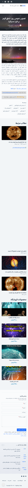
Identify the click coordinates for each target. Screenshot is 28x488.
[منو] (3, 5)
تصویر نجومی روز (16, 26)
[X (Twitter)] (8, 1)
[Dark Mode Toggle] (3, 484)
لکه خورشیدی (15, 111)
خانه (25, 480)
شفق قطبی (22, 111)
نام (24, 403)
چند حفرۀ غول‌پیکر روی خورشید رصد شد (17, 142)
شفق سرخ (23, 108)
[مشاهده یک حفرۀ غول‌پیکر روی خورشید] (14, 284)
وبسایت (23, 412)
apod (12, 88)
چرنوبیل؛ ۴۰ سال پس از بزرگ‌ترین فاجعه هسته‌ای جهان (11, 450)
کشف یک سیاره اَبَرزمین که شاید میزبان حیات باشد (12, 456)
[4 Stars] (19, 97)
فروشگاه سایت (20, 480)
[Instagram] (5, 1)
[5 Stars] (17, 97)
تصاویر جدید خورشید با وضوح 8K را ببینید (17, 251)
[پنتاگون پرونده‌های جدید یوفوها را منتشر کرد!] (24, 469)
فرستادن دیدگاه (21, 429)
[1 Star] (23, 97)
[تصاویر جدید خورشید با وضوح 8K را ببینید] (14, 198)
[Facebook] (11, 1)
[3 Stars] (20, 97)
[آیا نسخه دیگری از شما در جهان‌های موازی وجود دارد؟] (24, 463)
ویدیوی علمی (11, 26)
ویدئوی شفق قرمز (21, 114)
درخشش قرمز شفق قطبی (20, 105)
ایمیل (23, 408)
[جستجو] (2, 1)
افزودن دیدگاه (22, 417)
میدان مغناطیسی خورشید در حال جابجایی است (15, 272)
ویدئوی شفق (6, 111)
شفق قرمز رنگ (8, 108)
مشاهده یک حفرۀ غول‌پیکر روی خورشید (17, 293)
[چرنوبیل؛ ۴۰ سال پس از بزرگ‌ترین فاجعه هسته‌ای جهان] (24, 450)
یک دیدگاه (17, 144)
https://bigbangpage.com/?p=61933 (10, 92)
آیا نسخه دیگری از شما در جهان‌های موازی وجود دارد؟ (11, 463)
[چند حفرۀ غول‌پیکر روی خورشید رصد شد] (14, 133)
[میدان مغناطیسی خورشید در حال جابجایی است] (14, 263)
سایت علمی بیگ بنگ (14, 6)
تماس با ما (9, 480)
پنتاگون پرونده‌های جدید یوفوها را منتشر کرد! (11, 469)
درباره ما (14, 480)
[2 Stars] (22, 97)
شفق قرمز (16, 108)
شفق (10, 105)
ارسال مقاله (4, 480)
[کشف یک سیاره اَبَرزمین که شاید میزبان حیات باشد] (24, 456)
